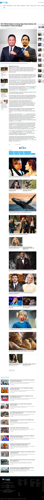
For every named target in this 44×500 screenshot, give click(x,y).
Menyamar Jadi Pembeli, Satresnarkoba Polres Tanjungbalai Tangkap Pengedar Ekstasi (20, 444)
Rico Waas (21, 153)
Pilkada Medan (17, 153)
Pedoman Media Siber (10, 498)
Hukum (25, 483)
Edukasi (38, 5)
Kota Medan (14, 68)
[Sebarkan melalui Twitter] (22, 148)
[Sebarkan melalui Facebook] (20, 148)
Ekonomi (25, 481)
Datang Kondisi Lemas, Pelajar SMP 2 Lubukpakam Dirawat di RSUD (21, 404)
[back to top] (43, 497)
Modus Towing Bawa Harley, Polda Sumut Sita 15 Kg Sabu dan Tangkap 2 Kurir (22, 460)
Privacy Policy (16, 498)
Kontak (25, 498)
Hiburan (35, 5)
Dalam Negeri (23, 5)
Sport (43, 489)
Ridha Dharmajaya (31, 88)
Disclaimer (20, 498)
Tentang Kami (2, 498)
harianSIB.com (15, 66)
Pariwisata (31, 484)
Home (1, 5)
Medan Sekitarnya (10, 5)
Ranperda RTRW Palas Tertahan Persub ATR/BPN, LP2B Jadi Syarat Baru (22, 420)
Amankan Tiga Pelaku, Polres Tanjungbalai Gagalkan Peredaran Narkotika (21, 388)
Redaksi (6, 498)
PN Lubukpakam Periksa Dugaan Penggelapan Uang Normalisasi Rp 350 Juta (21, 396)
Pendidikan (25, 482)
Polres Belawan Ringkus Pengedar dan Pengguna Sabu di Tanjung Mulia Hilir (22, 452)
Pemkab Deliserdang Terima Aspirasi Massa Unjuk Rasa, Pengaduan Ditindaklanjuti (22, 380)
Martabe (18, 5)
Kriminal (15, 5)
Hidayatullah (17, 90)
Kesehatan (37, 480)
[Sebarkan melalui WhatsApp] (23, 148)
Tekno (19, 492)
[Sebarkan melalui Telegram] (25, 148)
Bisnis (19, 493)
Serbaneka (37, 479)
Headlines (4, 5)
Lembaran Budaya (33, 482)
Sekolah (25, 484)
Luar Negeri (27, 5)
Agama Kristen (32, 481)
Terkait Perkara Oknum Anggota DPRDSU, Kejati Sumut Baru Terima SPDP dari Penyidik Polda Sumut (22, 468)
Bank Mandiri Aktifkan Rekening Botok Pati (19, 427)
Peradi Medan (11, 153)
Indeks (4, 7)
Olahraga (31, 5)
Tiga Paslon (33, 153)
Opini (37, 481)
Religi (19, 494)
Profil (43, 480)
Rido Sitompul (3, 28)
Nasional (19, 495)
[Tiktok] (43, 27)
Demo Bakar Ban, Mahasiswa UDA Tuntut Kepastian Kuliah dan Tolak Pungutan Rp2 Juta (23, 412)
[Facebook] (39, 27)
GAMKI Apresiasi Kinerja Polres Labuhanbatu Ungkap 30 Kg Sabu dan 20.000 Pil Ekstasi (22, 436)
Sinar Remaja (32, 483)
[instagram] (41, 27)
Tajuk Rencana (38, 482)
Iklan (22, 498)
